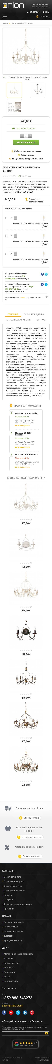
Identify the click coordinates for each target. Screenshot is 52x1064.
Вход (47, 12)
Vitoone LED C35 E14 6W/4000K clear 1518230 (30, 259)
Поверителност (11, 927)
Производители (11, 963)
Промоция (9, 909)
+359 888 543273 (17, 998)
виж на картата (22, 425)
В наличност (25, 176)
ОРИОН (5, 23)
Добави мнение (27, 155)
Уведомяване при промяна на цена (27, 159)
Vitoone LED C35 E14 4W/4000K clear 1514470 (30, 241)
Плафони (8, 900)
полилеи (38, 336)
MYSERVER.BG (44, 1060)
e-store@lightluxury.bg (12, 1006)
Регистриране (34, 12)
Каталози (8, 958)
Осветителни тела (12, 877)
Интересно (9, 968)
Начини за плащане (13, 931)
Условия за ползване (14, 922)
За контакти (9, 972)
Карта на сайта (11, 981)
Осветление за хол (13, 886)
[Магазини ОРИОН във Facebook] (4, 1012)
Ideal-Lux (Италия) (25, 192)
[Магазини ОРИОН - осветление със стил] (13, 5)
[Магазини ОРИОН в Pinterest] (32, 1012)
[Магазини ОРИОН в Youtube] (11, 1012)
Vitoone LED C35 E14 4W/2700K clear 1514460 (30, 223)
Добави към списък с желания (27, 151)
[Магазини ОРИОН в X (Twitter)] (18, 1012)
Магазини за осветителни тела (18, 954)
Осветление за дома (14, 881)
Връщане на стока (13, 940)
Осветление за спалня (14, 891)
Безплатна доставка (26, 128)
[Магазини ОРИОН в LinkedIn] (25, 1012)
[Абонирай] (47, 1033)
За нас (7, 977)
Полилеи (8, 895)
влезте (23, 297)
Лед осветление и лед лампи (18, 904)
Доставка (8, 936)
